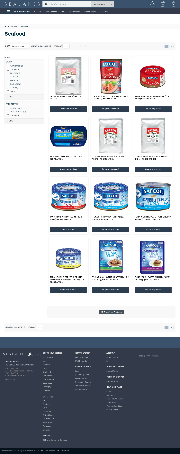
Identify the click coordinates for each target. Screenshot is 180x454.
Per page (58, 46)
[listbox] (102, 4)
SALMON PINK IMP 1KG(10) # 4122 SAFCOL (65, 97)
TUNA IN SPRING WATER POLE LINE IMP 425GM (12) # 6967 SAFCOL (153, 218)
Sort (7, 46)
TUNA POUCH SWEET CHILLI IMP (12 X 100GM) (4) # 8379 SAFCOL (152, 278)
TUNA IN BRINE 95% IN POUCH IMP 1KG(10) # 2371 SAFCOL (108, 157)
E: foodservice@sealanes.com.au (19, 371)
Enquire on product (68, 109)
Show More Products (113, 312)
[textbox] (70, 4)
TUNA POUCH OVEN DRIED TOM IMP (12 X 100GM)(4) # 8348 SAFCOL (110, 278)
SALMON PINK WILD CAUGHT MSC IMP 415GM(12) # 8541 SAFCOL (110, 97)
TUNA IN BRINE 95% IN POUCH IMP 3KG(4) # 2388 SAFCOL (151, 157)
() (16, 66)
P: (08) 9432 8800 (12, 368)
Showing (41, 46)
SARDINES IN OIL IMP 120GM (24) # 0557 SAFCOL (66, 157)
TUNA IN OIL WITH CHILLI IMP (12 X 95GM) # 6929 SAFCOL (66, 218)
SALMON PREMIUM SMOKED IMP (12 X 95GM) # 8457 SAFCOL (152, 97)
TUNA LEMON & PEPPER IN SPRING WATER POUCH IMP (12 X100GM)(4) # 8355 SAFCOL (67, 279)
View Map (11, 379)
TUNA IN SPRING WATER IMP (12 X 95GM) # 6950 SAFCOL (107, 218)
